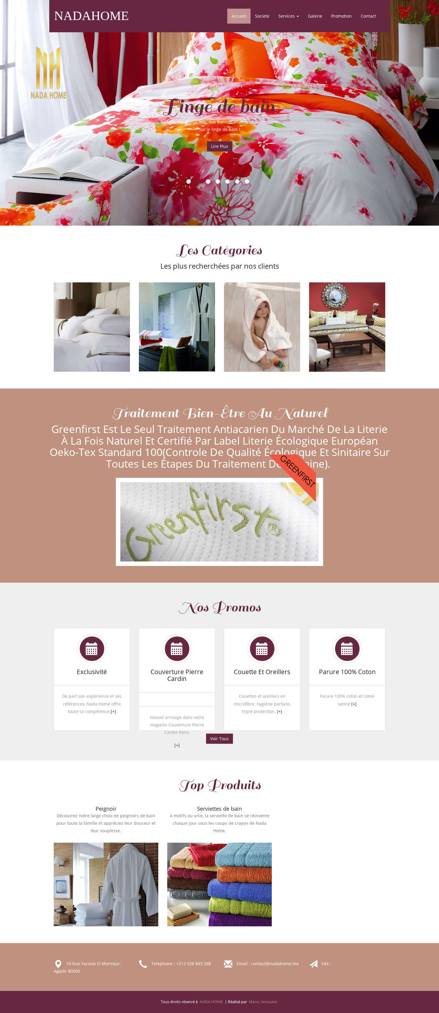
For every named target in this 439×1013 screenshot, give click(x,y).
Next (385, 125)
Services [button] (287, 16)
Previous (53, 125)
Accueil (241, 16)
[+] (113, 711)
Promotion (341, 16)
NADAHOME (91, 16)
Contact (368, 16)
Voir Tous (219, 738)
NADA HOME (211, 1001)
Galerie (315, 16)
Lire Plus (219, 146)
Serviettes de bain (219, 808)
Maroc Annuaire (263, 1001)
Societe (262, 16)
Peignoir (106, 808)
